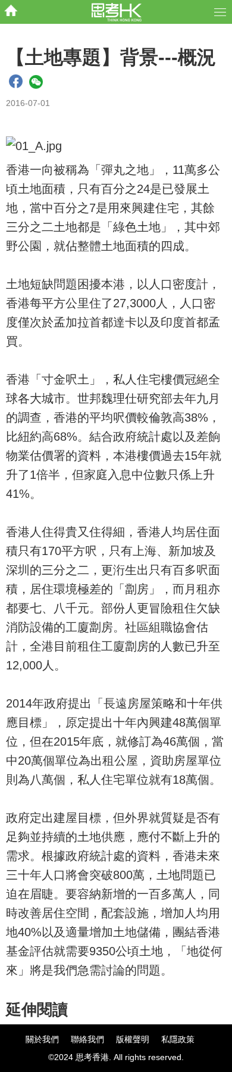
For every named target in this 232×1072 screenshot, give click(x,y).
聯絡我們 (87, 1039)
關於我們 (42, 1039)
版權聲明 (132, 1039)
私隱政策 (178, 1039)
